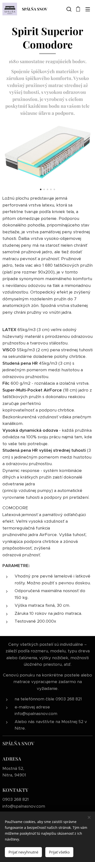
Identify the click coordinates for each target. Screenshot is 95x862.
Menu (88, 9)
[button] (68, 9)
